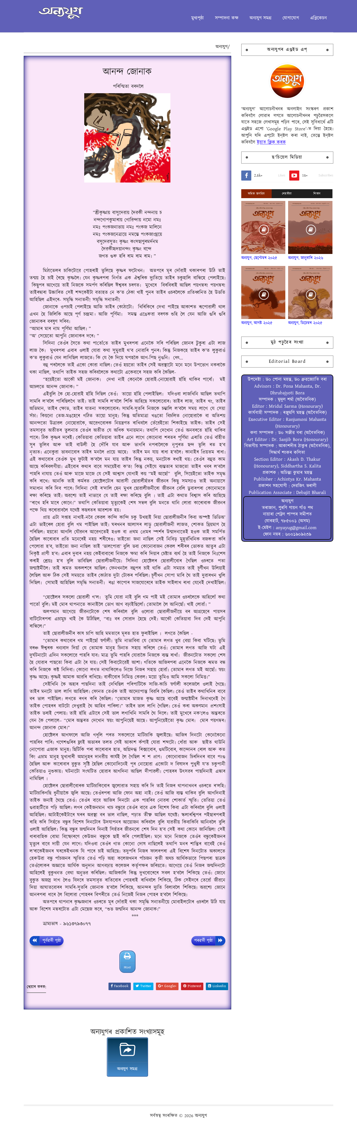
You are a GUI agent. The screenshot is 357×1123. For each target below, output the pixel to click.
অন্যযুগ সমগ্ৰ (260, 18)
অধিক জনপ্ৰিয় (256, 193)
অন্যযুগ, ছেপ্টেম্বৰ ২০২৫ (259, 258)
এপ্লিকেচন (318, 18)
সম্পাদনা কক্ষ (226, 18)
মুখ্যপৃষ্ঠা (197, 18)
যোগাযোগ (291, 18)
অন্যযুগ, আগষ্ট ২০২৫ (256, 323)
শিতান (317, 193)
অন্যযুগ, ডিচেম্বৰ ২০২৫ (305, 323)
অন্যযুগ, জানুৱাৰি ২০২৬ (305, 258)
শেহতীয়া (287, 193)
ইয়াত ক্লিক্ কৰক (271, 142)
